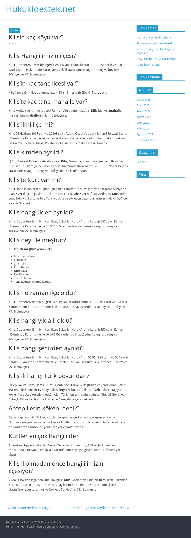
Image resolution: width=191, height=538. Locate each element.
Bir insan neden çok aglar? (30, 507)
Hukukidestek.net (41, 9)
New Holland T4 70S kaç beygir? (156, 59)
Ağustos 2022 (145, 134)
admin (15, 43)
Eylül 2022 (143, 128)
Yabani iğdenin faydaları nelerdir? (101, 507)
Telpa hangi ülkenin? (149, 64)
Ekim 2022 (143, 122)
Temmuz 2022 (145, 140)
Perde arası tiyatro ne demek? (155, 43)
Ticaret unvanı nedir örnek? (154, 37)
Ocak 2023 (143, 105)
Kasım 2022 (144, 117)
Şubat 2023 (144, 99)
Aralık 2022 (143, 111)
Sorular (14, 30)
